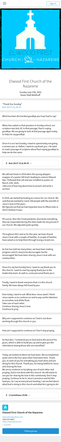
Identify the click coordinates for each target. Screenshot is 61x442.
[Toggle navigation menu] (4, 3)
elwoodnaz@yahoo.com (12, 417)
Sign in (53, 3)
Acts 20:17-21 (8, 107)
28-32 (18, 107)
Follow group (30, 431)
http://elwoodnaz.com (11, 421)
